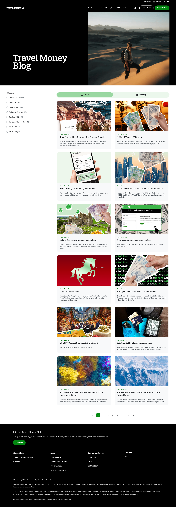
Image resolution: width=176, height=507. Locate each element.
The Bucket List (16, 117)
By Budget (14, 102)
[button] (146, 7)
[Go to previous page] (93, 415)
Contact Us (147, 1)
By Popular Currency (18, 112)
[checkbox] (7, 97)
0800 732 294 (159, 1)
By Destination (16, 107)
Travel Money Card (107, 8)
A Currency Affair (16, 97)
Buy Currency (92, 8)
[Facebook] (130, 456)
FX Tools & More (122, 8)
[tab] (85, 94)
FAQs (168, 1)
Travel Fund (14, 127)
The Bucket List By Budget (19, 122)
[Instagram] (126, 456)
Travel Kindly (14, 132)
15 (128, 415)
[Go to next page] (133, 415)
